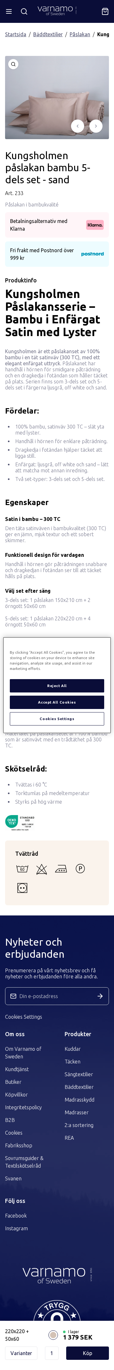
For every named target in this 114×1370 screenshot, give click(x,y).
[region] (57, 685)
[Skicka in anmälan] (100, 996)
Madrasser (77, 1112)
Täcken (72, 1061)
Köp (87, 1353)
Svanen (13, 1178)
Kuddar (73, 1049)
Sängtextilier (79, 1074)
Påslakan (80, 34)
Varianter (21, 1353)
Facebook (16, 1215)
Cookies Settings (23, 1017)
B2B (10, 1120)
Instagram (16, 1228)
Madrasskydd (79, 1100)
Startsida (15, 34)
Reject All (57, 686)
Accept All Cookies (57, 702)
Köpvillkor (16, 1094)
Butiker (13, 1082)
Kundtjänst (17, 1069)
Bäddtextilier (48, 34)
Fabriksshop (18, 1145)
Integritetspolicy (23, 1107)
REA (69, 1138)
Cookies (13, 1133)
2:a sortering (79, 1125)
